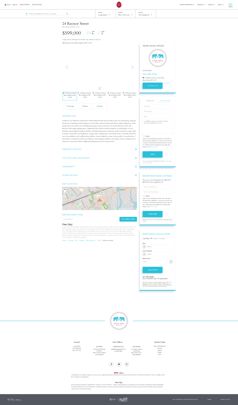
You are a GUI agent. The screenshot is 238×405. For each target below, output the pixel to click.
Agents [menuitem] (210, 5)
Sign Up (14, 5)
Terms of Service (146, 163)
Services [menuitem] (200, 5)
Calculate (153, 270)
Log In (8, 5)
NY (76, 240)
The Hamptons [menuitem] (76, 348)
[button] (67, 14)
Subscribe (152, 214)
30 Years (154, 238)
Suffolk (81, 240)
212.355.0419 (99, 355)
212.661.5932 (38, 4)
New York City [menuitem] (77, 350)
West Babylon (90, 240)
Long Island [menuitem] (76, 346)
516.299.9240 (25, 4)
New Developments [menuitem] (160, 346)
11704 (99, 240)
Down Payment (147, 251)
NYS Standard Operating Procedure (185, 399)
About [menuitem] (220, 5)
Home (64, 240)
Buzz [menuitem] (159, 354)
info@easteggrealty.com (118, 349)
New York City (123, 15)
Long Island (102, 15)
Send (152, 154)
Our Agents (167, 83)
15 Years (162, 238)
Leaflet (120, 209)
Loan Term (146, 238)
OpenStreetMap (127, 209)
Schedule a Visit (165, 101)
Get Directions (128, 219)
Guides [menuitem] (160, 352)
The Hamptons (144, 15)
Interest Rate (146, 258)
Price (144, 243)
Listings (70, 240)
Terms (209, 399)
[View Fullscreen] (64, 196)
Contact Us (152, 86)
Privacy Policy (154, 147)
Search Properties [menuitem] (186, 5)
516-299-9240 (150, 74)
